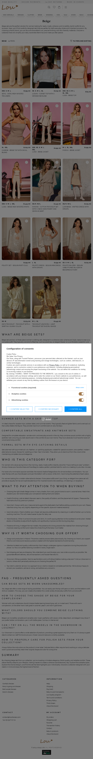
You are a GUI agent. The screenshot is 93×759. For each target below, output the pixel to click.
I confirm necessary (48, 409)
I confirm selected (19, 409)
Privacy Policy (54, 365)
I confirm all (75, 409)
